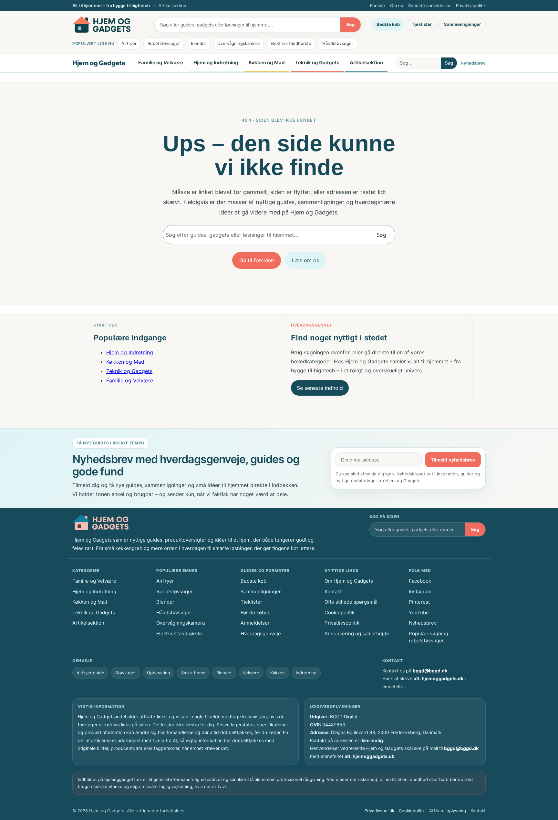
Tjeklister (422, 24)
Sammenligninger (462, 24)
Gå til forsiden (256, 260)
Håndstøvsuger (337, 43)
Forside (377, 5)
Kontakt (333, 591)
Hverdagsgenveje (261, 633)
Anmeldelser (255, 623)
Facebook (420, 581)
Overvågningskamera (238, 43)
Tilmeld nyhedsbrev (453, 459)
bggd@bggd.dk (430, 670)
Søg (350, 24)
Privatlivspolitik (471, 5)
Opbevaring (158, 672)
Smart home (193, 672)
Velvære (251, 672)
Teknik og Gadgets (317, 62)
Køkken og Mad (267, 62)
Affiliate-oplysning (447, 810)
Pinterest (419, 602)
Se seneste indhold (320, 388)
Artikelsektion (172, 5)
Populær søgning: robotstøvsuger (429, 637)
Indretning (306, 672)
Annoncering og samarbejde (357, 633)
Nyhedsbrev (473, 63)
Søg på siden (384, 516)
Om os (396, 5)
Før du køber (255, 612)
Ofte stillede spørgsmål (351, 602)
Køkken (277, 672)
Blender (198, 43)
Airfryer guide (90, 672)
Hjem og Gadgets (98, 63)
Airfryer (129, 43)
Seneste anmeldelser (429, 5)
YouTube (419, 612)
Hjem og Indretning (215, 62)
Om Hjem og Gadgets (349, 581)
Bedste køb (388, 24)
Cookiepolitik (340, 612)
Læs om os (305, 260)
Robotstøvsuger (164, 43)
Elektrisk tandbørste (291, 43)
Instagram (420, 591)
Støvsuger (125, 672)
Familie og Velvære (160, 62)
